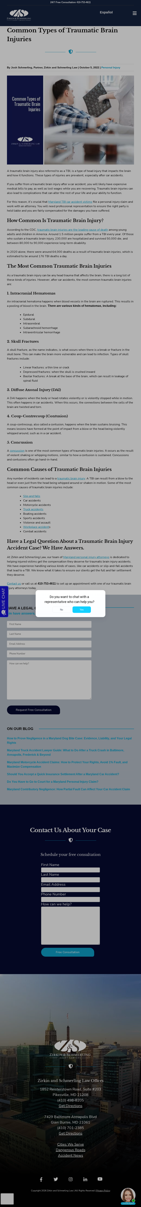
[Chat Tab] (70, 603)
